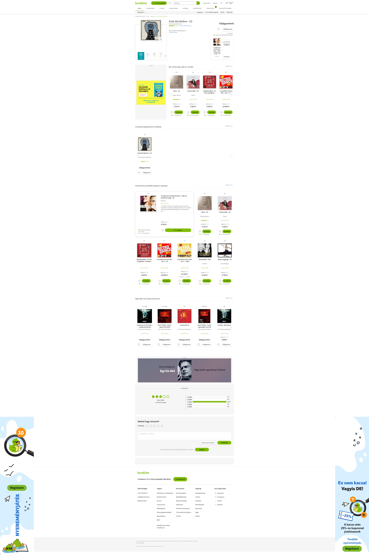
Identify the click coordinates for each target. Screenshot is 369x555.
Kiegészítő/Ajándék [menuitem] (225, 8)
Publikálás (224, 443)
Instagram (220, 497)
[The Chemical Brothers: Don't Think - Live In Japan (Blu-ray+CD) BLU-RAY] (204, 316)
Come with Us (184, 325)
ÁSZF (158, 520)
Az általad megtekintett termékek (148, 127)
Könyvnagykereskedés (164, 512)
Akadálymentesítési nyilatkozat (163, 526)
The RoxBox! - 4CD (205, 259)
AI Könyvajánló (160, 3)
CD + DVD (144, 306)
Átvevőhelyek (199, 505)
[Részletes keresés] (170, 3)
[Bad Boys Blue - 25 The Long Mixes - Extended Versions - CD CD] (209, 82)
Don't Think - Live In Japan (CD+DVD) (164, 326)
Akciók (222, 12)
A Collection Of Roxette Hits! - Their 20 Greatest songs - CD (174, 197)
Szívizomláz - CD (193, 91)
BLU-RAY (204, 306)
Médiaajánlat (161, 508)
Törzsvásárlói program (211, 12)
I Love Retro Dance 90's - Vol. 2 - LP (226, 92)
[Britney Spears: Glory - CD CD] (176, 82)
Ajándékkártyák (181, 497)
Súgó (197, 512)
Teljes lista (228, 66)
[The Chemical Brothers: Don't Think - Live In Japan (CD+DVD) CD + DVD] (165, 316)
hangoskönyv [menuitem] (173, 8)
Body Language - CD (224, 259)
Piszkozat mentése (207, 443)
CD (176, 72)
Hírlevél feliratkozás (183, 508)
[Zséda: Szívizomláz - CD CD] (193, 82)
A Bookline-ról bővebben (165, 493)
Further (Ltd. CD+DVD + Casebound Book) (144, 326)
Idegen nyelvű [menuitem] (197, 8)
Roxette (163, 201)
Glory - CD (176, 91)
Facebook (220, 493)
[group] (141, 56)
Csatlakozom (180, 479)
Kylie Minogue (225, 263)
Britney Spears (176, 95)
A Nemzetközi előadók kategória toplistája (151, 186)
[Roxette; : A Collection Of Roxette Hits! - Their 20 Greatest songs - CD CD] (148, 203)
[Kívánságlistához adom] (218, 28)
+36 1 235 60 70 (142, 493)
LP (226, 72)
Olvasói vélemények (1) (185, 25)
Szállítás (198, 501)
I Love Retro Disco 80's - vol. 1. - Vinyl (184, 260)
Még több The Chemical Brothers (147, 299)
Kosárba (226, 57)
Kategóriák (140, 12)
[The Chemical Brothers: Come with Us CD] (184, 316)
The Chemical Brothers (144, 157)
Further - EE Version (224, 325)
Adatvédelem (161, 516)
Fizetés (197, 497)
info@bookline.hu (143, 497)
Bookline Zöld (161, 497)
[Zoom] (161, 39)
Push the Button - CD (145, 153)
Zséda (193, 95)
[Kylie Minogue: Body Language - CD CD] (225, 250)
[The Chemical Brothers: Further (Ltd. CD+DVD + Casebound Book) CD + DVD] (144, 316)
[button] (165, 56)
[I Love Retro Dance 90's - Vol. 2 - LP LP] (226, 82)
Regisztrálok (206, 3)
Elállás (197, 516)
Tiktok (219, 501)
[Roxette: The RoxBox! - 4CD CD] (205, 250)
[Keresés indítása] (198, 3)
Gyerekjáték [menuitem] (211, 7)
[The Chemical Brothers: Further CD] (224, 316)
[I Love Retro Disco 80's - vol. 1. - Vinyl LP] (184, 250)
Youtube (220, 505)
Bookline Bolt (142, 501)
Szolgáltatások (200, 493)
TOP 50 (178, 516)
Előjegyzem (227, 29)
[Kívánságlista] (221, 3)
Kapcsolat (198, 508)
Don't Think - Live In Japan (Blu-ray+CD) (204, 326)
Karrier (159, 501)
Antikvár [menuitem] (185, 8)
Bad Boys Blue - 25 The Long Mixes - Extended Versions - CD (209, 92)
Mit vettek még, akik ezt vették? (181, 67)
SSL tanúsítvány (140, 543)
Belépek (215, 3)
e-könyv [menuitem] (161, 8)
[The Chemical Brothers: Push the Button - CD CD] (151, 30)
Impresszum (161, 505)
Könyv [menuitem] (139, 8)
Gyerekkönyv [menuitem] (150, 8)
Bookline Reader (181, 501)
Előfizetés (230, 12)
